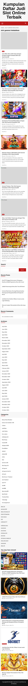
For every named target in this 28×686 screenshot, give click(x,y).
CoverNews (21, 682)
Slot (3, 51)
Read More (4, 67)
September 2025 (6, 348)
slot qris (4, 474)
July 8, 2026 (9, 650)
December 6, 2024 (10, 156)
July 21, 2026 (9, 625)
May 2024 (4, 393)
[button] (2, 23)
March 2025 (5, 365)
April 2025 (4, 362)
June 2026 (4, 329)
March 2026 (5, 337)
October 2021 (5, 410)
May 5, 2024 (12, 253)
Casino (3, 425)
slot (2, 519)
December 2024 (6, 373)
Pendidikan (5, 448)
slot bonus (3, 530)
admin (4, 58)
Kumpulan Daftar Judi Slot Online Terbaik (14, 10)
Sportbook (4, 494)
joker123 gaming (5, 514)
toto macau (4, 516)
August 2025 (5, 351)
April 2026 (4, 334)
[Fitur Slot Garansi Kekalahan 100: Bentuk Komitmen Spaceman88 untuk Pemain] (14, 78)
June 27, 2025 (9, 58)
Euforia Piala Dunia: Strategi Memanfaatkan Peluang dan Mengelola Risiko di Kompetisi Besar (13, 292)
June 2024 (4, 390)
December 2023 (6, 401)
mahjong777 (4, 521)
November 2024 (6, 376)
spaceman (3, 528)
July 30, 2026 (9, 574)
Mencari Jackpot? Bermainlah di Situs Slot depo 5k (14, 305)
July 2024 (4, 387)
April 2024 (4, 396)
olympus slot (4, 533)
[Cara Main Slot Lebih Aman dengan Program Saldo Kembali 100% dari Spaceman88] (14, 40)
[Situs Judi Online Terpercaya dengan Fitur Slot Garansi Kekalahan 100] (14, 207)
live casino (4, 434)
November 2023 (6, 404)
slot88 (3, 485)
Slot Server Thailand (7, 477)
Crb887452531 (5, 253)
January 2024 (5, 399)
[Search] (25, 23)
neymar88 (4, 442)
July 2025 (4, 354)
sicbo (3, 457)
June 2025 (4, 357)
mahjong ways (4, 525)
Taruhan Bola (5, 497)
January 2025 (5, 371)
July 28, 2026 (9, 598)
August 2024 (5, 385)
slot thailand (5, 479)
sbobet (4, 451)
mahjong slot (5, 437)
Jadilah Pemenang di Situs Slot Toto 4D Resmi (13, 286)
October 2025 (5, 346)
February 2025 (5, 368)
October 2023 (5, 407)
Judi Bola (4, 428)
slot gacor (4, 468)
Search (3, 264)
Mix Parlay (4, 439)
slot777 (4, 482)
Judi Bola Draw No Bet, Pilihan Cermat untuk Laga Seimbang (13, 299)
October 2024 (5, 379)
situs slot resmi (4, 540)
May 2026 (4, 332)
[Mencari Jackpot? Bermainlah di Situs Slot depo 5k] (14, 662)
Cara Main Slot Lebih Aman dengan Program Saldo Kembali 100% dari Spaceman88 (11, 55)
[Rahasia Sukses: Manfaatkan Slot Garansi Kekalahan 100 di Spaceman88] (14, 142)
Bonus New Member (7, 419)
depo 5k (3, 506)
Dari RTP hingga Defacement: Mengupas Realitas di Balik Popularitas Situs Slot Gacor (13, 281)
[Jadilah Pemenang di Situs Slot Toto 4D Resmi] (14, 586)
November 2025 (6, 343)
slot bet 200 (5, 462)
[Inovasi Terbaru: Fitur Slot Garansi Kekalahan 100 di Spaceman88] (14, 175)
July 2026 (4, 326)
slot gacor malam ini (6, 538)
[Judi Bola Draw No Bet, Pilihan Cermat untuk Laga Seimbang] (14, 637)
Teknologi (4, 499)
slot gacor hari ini (6, 471)
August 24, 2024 (10, 221)
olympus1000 (5, 445)
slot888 (4, 488)
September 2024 (6, 382)
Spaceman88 (4, 117)
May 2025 (4, 360)
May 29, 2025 (9, 92)
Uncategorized (5, 246)
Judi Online (5, 431)
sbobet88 (4, 454)
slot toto (3, 535)
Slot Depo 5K (5, 465)
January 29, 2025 (10, 124)
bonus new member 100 (8, 422)
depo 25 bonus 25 (5, 511)
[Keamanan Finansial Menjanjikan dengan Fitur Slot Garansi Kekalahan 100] (14, 110)
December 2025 (6, 340)
